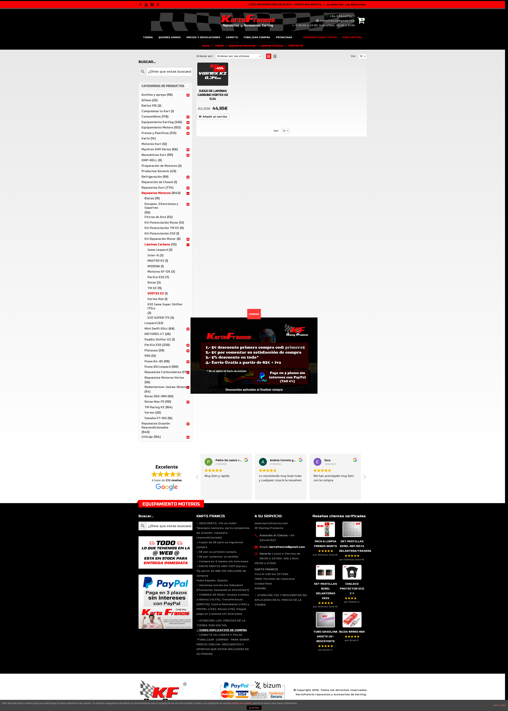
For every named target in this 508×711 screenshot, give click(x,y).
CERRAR (254, 314)
